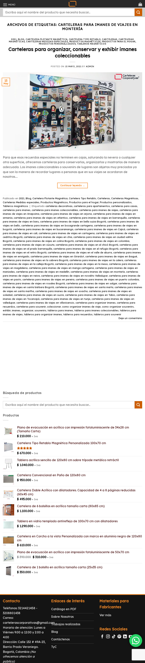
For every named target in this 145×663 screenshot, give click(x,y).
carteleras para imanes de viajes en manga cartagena (61, 267)
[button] (9, 4)
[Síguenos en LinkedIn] (125, 637)
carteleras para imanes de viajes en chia (48, 236)
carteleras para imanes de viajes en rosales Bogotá (34, 283)
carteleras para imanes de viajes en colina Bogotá (43, 240)
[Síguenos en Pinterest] (119, 637)
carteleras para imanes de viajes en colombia (102, 240)
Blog (21, 39)
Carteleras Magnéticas (124, 198)
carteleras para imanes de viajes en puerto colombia (107, 279)
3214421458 (26, 608)
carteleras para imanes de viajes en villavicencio (45, 302)
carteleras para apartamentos (92, 206)
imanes (16, 310)
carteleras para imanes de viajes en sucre (39, 294)
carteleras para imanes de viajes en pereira (48, 279)
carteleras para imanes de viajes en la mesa (81, 263)
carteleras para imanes (16, 210)
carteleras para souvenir (31, 306)
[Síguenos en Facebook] (102, 637)
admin (90, 66)
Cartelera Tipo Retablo (85, 39)
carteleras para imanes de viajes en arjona (66, 213)
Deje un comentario (130, 318)
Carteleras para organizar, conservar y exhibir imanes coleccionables (72, 52)
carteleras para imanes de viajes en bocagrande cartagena (57, 225)
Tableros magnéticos (91, 43)
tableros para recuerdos (78, 314)
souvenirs (40, 310)
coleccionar (54, 306)
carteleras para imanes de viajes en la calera (96, 260)
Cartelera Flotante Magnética (47, 39)
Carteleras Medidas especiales (47, 41)
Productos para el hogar (119, 41)
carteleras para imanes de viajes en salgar (91, 283)
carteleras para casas (124, 206)
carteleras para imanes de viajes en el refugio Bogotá (85, 248)
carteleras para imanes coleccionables (55, 210)
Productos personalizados (57, 43)
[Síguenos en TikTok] (114, 637)
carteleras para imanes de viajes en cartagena (67, 233)
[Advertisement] (72, 359)
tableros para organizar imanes (43, 314)
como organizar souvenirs (118, 306)
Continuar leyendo (72, 185)
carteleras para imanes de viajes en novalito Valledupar (74, 275)
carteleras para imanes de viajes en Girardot (57, 256)
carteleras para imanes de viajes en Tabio (90, 294)
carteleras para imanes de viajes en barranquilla (98, 217)
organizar (27, 310)
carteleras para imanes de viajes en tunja (65, 298)
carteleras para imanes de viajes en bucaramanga (43, 229)
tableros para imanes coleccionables (96, 310)
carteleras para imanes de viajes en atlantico (41, 217)
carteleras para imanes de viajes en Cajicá (100, 229)
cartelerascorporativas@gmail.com (29, 623)
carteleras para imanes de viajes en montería (98, 271)
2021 (13, 39)
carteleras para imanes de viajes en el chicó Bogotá (87, 244)
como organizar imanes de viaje (81, 306)
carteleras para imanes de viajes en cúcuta (28, 244)
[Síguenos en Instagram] (108, 637)
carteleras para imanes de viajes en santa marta (84, 287)
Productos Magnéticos (85, 41)
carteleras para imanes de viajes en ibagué (111, 256)
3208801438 (11, 613)
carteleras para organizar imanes (96, 302)
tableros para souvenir (107, 314)
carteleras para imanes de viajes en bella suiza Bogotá (73, 221)
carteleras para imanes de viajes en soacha (61, 291)
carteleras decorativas (59, 206)
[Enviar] (138, 12)
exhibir (7, 310)
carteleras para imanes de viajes (98, 210)
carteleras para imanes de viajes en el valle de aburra (80, 252)
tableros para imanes (60, 310)
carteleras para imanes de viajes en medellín (42, 271)
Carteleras (109, 39)
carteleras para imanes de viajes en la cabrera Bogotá (35, 260)
